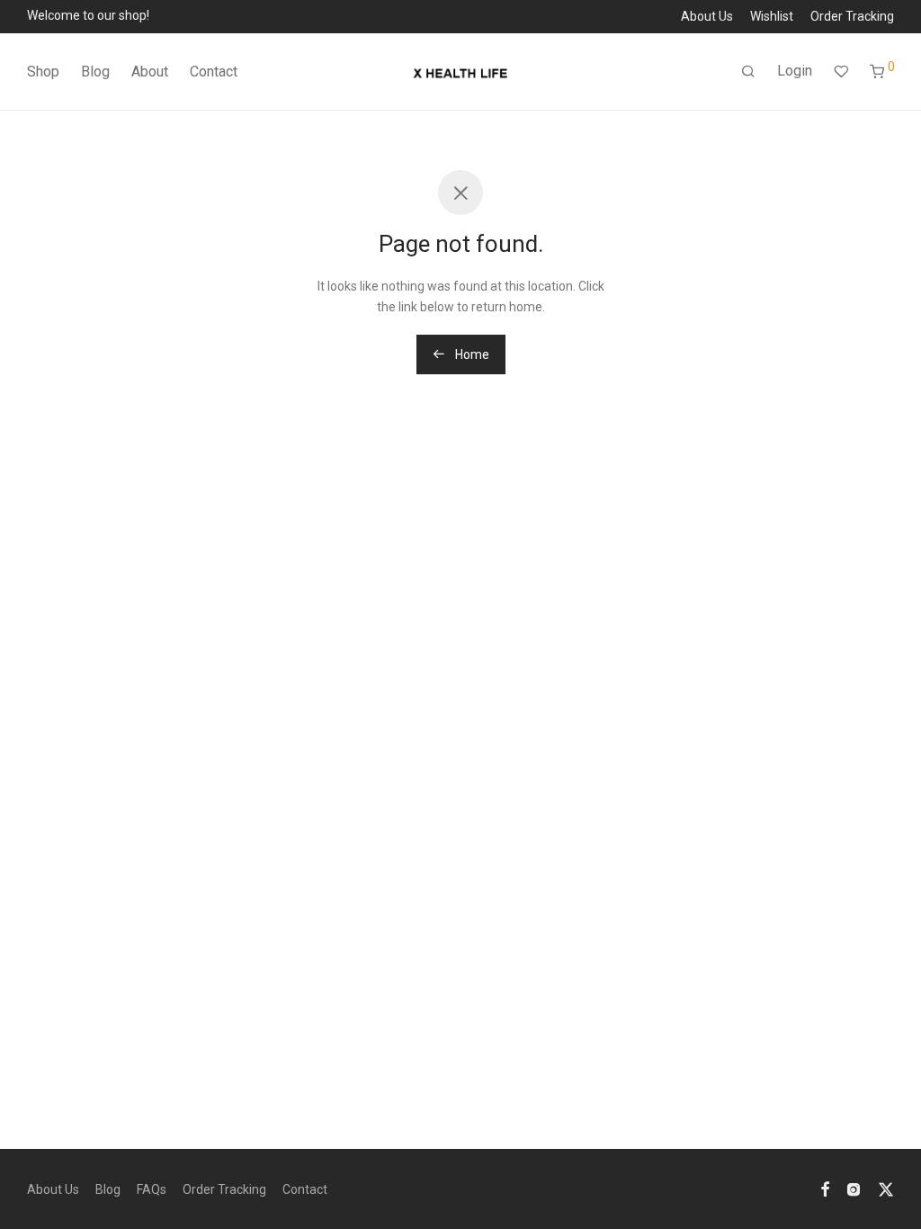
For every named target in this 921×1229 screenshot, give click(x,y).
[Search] (748, 71)
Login (794, 70)
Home (470, 354)
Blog (95, 71)
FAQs (151, 1189)
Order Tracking (852, 16)
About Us (707, 16)
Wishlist (771, 16)
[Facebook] (824, 1188)
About (149, 71)
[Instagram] (853, 1188)
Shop (43, 71)
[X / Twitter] (886, 1188)
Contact (213, 71)
